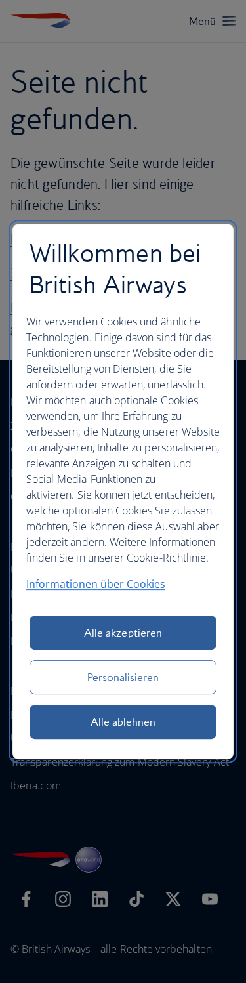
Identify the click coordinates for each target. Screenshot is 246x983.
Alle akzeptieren (123, 632)
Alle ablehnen (123, 721)
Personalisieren (123, 677)
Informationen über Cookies (95, 584)
